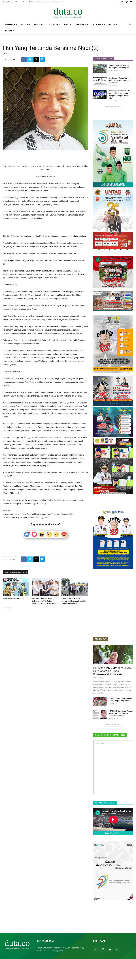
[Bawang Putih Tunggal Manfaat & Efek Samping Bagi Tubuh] (100, 701)
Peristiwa (10, 24)
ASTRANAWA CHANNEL (105, 803)
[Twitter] (127, 2)
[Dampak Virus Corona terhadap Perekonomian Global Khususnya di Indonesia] (113, 654)
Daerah (35, 595)
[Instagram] (122, 2)
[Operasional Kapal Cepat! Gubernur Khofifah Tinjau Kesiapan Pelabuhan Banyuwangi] (45, 587)
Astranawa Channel (43, 2)
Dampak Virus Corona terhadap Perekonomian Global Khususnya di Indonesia (112, 671)
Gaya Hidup (97, 24)
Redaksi (31, 2)
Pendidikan (80, 24)
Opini (96, 663)
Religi (112, 24)
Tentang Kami (58, 2)
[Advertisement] (45, 158)
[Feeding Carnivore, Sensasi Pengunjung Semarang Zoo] (100, 68)
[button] (130, 24)
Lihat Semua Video (113, 833)
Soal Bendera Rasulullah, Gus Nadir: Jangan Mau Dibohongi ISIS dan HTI (119, 80)
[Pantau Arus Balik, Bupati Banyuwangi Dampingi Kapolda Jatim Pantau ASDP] (74, 587)
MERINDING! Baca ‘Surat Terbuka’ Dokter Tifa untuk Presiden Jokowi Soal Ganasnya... (121, 713)
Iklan (24, 2)
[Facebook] (118, 2)
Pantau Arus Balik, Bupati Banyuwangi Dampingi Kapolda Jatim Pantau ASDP (73, 601)
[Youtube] (131, 2)
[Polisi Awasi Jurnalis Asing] (16, 587)
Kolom (8, 30)
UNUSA (67, 24)
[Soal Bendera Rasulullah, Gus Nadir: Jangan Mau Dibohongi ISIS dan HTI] (100, 81)
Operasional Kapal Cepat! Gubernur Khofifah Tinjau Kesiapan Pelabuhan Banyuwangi (45, 601)
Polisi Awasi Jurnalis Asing (13, 598)
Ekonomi (53, 24)
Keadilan (38, 24)
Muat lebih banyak (112, 107)
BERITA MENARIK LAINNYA (16, 572)
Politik (24, 24)
